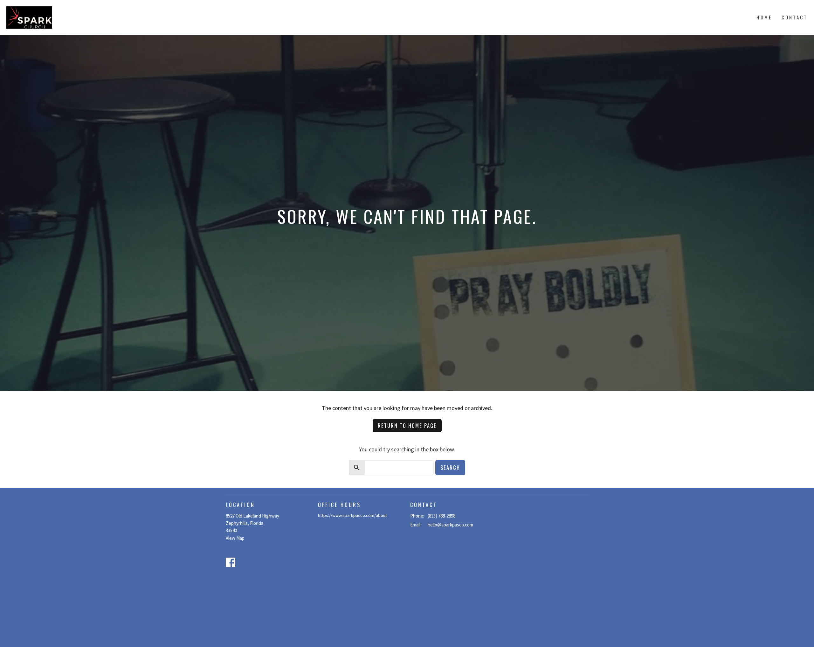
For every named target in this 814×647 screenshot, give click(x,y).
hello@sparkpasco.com (450, 525)
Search (450, 467)
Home (764, 17)
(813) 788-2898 (441, 516)
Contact (795, 17)
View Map (235, 538)
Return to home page (407, 425)
